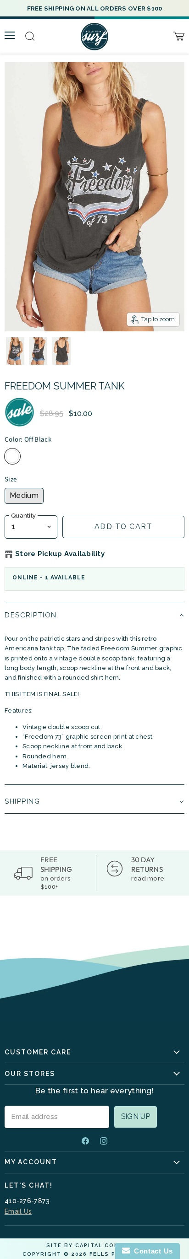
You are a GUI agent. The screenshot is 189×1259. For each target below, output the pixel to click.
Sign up (135, 1116)
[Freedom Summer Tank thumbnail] (15, 351)
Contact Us (151, 1251)
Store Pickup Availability (60, 554)
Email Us (18, 1211)
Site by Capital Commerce (94, 1245)
